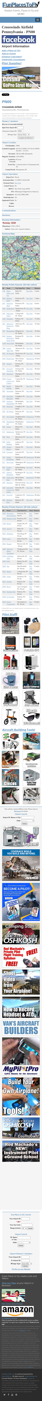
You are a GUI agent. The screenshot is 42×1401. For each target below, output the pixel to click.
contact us (31, 1378)
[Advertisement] (21, 1184)
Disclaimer (30, 1367)
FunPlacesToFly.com (8, 1374)
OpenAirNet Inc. (7, 1376)
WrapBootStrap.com (30, 1376)
